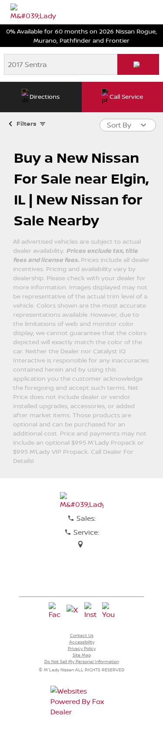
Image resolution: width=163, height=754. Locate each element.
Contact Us (81, 635)
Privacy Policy (82, 648)
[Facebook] (55, 611)
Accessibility (81, 642)
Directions (45, 96)
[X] (73, 611)
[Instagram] (90, 611)
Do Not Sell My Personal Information (81, 661)
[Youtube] (108, 611)
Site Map (82, 655)
